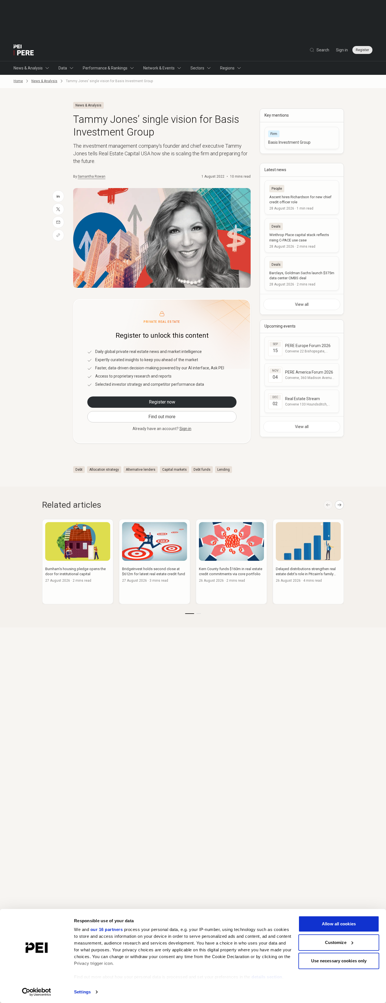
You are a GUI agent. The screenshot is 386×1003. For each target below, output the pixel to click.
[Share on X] (58, 209)
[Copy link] (58, 235)
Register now (162, 402)
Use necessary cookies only (339, 960)
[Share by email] (58, 222)
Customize (335, 942)
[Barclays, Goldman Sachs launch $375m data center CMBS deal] (302, 273)
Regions (227, 68)
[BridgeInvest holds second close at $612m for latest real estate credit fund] (154, 561)
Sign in (342, 50)
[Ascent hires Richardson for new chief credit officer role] (302, 197)
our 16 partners (106, 929)
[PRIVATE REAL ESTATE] (24, 50)
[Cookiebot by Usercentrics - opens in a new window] (36, 992)
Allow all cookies (339, 923)
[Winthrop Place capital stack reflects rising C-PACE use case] (302, 235)
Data (62, 68)
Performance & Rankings (105, 68)
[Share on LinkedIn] (58, 196)
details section (266, 976)
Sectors (197, 68)
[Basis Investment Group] (302, 138)
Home (18, 81)
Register (362, 50)
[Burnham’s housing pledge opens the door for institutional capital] (77, 561)
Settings (82, 991)
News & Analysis (28, 68)
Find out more (161, 416)
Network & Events (159, 68)
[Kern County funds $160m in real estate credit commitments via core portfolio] (231, 561)
